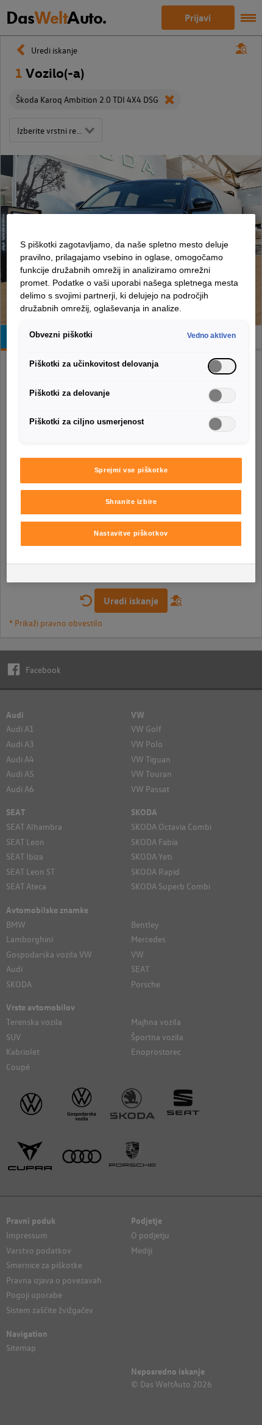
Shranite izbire (131, 501)
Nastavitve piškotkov (131, 533)
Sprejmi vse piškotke (131, 470)
